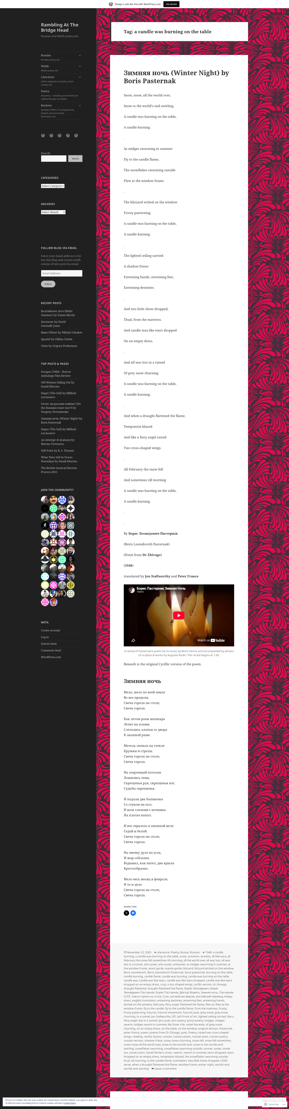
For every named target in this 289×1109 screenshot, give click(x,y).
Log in (45, 637)
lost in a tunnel (147, 1020)
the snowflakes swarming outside (206, 1056)
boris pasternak (195, 972)
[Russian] (45, 137)
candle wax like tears (152, 980)
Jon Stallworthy (160, 1016)
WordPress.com (51, 657)
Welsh (50, 68)
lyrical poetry (195, 1020)
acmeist (205, 956)
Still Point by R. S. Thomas (57, 450)
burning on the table (219, 972)
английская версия (182, 996)
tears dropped (217, 1052)
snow (167, 1040)
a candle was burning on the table (156, 956)
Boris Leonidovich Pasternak (165, 972)
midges (209, 1020)
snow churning (181, 1040)
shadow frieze (153, 1040)
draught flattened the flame (165, 988)
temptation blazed (172, 1056)
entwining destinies (169, 1000)
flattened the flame (192, 1004)
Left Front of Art (187, 1016)
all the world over (194, 960)
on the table (169, 1028)
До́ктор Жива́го (190, 992)
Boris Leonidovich (135, 972)
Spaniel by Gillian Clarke (56, 339)
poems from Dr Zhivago (165, 1032)
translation (180, 1060)
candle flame (152, 976)
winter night (206, 1064)
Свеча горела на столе (146, 996)
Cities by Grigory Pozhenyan (59, 346)
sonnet (208, 1048)
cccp (163, 984)
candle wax (131, 980)
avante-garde (173, 968)
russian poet (200, 1036)
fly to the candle (153, 1008)
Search (45, 153)
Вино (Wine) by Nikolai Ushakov (61, 332)
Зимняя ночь (209, 992)
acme (183, 956)
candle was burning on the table (208, 976)
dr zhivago (219, 984)
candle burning (133, 976)
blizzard (188, 968)
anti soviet (150, 964)
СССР (127, 996)
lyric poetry (179, 1020)
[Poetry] (70, 137)
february (158, 1004)
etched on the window (138, 1004)
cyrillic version (203, 984)
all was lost (213, 960)
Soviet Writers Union (159, 1052)
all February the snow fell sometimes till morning (177, 958)
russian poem (182, 1036)
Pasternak (225, 1028)
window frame (187, 1064)
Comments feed (51, 650)
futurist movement (170, 1012)
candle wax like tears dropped (186, 980)
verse (127, 1064)
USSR (223, 1060)
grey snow (206, 1012)
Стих (166, 996)
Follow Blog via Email (59, 248)
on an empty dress (148, 1028)
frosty (222, 1008)
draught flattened (135, 988)
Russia (184, 952)
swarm (178, 1052)
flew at (210, 1004)
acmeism (193, 956)
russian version (133, 1040)
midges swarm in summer (150, 1024)
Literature (57, 80)
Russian (50, 57)
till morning (138, 1060)
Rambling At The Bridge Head (59, 27)
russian (167, 1036)
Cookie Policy (69, 1103)
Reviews (57, 111)
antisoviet (179, 964)
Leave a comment (165, 1068)
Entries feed (49, 644)
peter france (131, 1032)
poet (184, 1032)
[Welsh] (53, 137)
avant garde (156, 968)
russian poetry (218, 1036)
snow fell (198, 1040)
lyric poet (164, 1020)
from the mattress (206, 1008)
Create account (50, 630)
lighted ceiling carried (212, 1016)
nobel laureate (195, 1024)
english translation (144, 1000)
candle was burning (174, 976)
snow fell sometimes (218, 1040)
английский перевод (209, 996)
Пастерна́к (226, 992)
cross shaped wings (179, 984)
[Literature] (62, 137)
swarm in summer (195, 1052)
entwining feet (192, 1000)
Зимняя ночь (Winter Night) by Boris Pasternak (176, 76)
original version (208, 1028)
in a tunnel (143, 1016)
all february (219, 956)
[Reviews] (78, 137)
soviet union (137, 1052)
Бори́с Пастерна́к (167, 992)
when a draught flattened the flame (154, 1064)
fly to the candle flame (179, 1008)
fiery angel (172, 1004)
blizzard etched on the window (214, 968)
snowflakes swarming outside (183, 1048)
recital (148, 1036)
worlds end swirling (136, 1068)
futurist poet (191, 1012)
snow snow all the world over (142, 1044)
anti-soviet (164, 964)
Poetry (59, 94)
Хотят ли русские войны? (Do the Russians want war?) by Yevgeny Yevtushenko (61, 408)
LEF (174, 1016)
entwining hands (213, 1000)
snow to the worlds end (177, 1044)
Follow (48, 284)
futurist (151, 1012)
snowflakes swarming (149, 1048)
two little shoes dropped (203, 1060)
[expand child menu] (79, 55)
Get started (171, 4)
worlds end (222, 1064)
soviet (217, 1048)
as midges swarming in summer (206, 964)
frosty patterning (135, 1012)
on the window (187, 1028)
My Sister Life (176, 1024)
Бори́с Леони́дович (196, 988)
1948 (208, 952)
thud (127, 1060)
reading (137, 1036)
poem (144, 1032)
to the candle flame (159, 1060)
